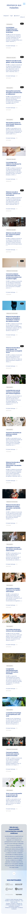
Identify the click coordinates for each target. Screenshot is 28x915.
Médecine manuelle (11, 57)
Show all (23, 17)
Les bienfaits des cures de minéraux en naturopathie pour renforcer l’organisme (13, 392)
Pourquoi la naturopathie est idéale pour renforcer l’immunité (13, 434)
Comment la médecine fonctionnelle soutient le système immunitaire (12, 754)
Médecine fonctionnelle (12, 270)
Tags (11, 15)
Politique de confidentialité (11, 907)
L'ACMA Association (10, 904)
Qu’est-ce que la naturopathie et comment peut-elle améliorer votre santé (14, 795)
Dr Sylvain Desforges (10, 45)
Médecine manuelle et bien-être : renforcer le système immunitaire (13, 234)
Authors (17, 15)
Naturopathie (10, 87)
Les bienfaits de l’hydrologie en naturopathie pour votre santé (13, 714)
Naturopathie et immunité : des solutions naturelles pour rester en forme (14, 549)
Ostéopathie (9, 24)
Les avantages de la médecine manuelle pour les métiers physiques (13, 164)
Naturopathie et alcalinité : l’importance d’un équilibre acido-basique (13, 590)
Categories (5, 15)
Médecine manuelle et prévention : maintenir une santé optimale (13, 193)
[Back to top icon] (14, 873)
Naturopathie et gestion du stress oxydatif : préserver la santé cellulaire (13, 124)
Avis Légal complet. (14, 867)
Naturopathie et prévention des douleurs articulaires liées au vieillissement (14, 92)
